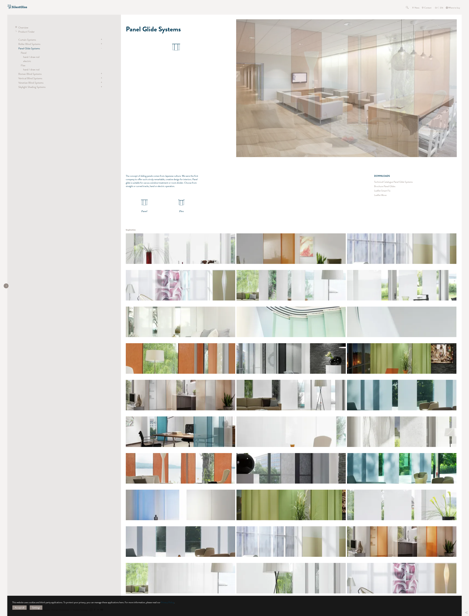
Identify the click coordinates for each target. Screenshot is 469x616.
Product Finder (26, 32)
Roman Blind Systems (30, 74)
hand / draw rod (31, 57)
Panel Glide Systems (29, 48)
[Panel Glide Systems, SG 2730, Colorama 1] (291, 322)
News (417, 7)
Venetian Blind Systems (30, 83)
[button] (466, 594)
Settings (36, 607)
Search (408, 8)
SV (436, 8)
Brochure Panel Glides (384, 186)
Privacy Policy (167, 602)
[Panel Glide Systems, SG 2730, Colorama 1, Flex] (291, 248)
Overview (23, 28)
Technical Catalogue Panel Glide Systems (393, 182)
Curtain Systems (27, 40)
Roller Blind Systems (29, 44)
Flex (23, 65)
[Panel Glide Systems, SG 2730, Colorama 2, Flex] (180, 358)
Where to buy (454, 7)
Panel (24, 53)
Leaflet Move (380, 195)
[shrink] (6, 285)
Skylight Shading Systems (32, 87)
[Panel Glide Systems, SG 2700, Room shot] (401, 248)
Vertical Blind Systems (30, 78)
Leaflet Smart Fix (382, 190)
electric (27, 61)
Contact (427, 7)
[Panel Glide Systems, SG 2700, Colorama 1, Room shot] (180, 505)
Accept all (19, 607)
